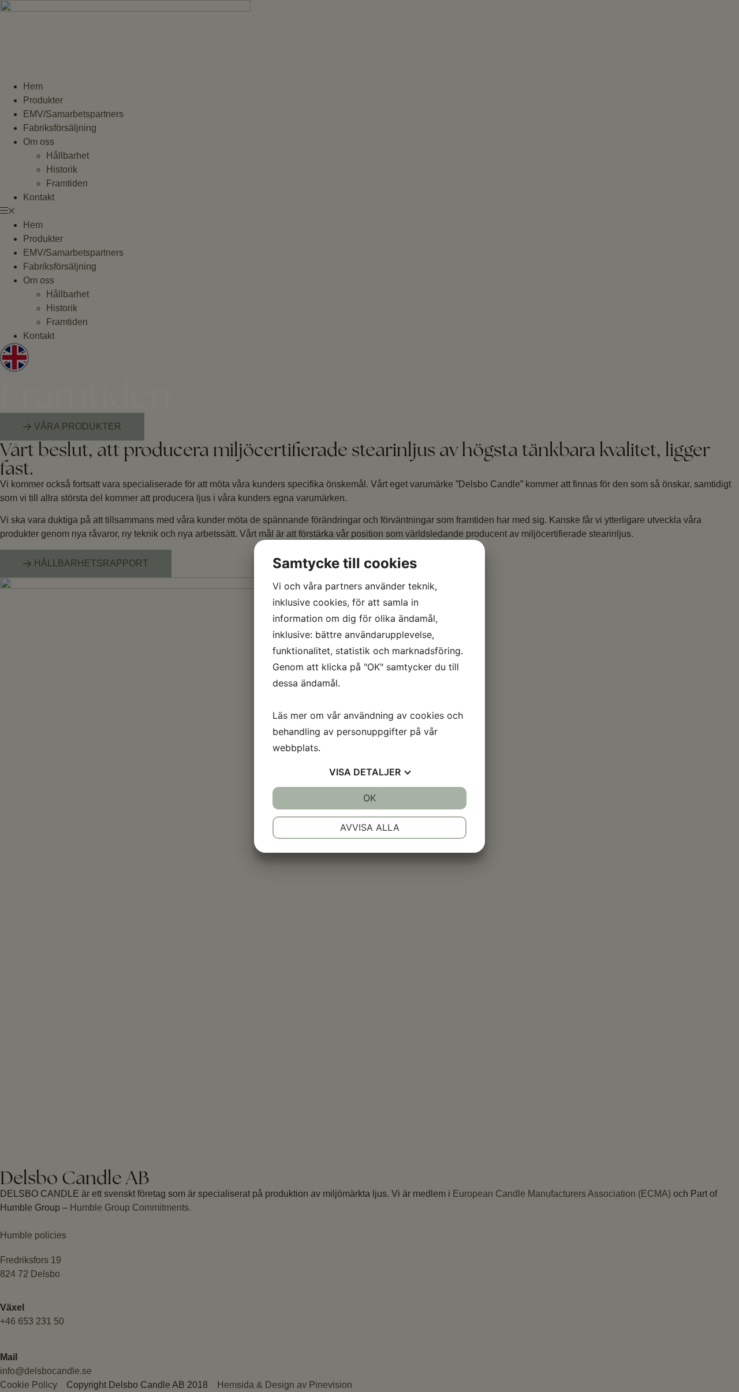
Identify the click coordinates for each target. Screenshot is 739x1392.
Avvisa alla (370, 827)
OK (369, 798)
